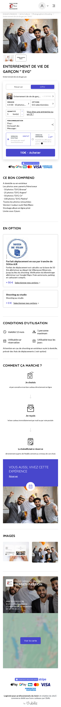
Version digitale (20, 137)
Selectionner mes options (26, 282)
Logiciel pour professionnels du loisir (21, 696)
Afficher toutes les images (21, 58)
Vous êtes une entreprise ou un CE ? (40, 112)
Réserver (13, 476)
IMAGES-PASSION (10, 14)
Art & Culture (25, 14)
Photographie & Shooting (42, 14)
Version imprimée (44, 136)
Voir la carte (30, 640)
